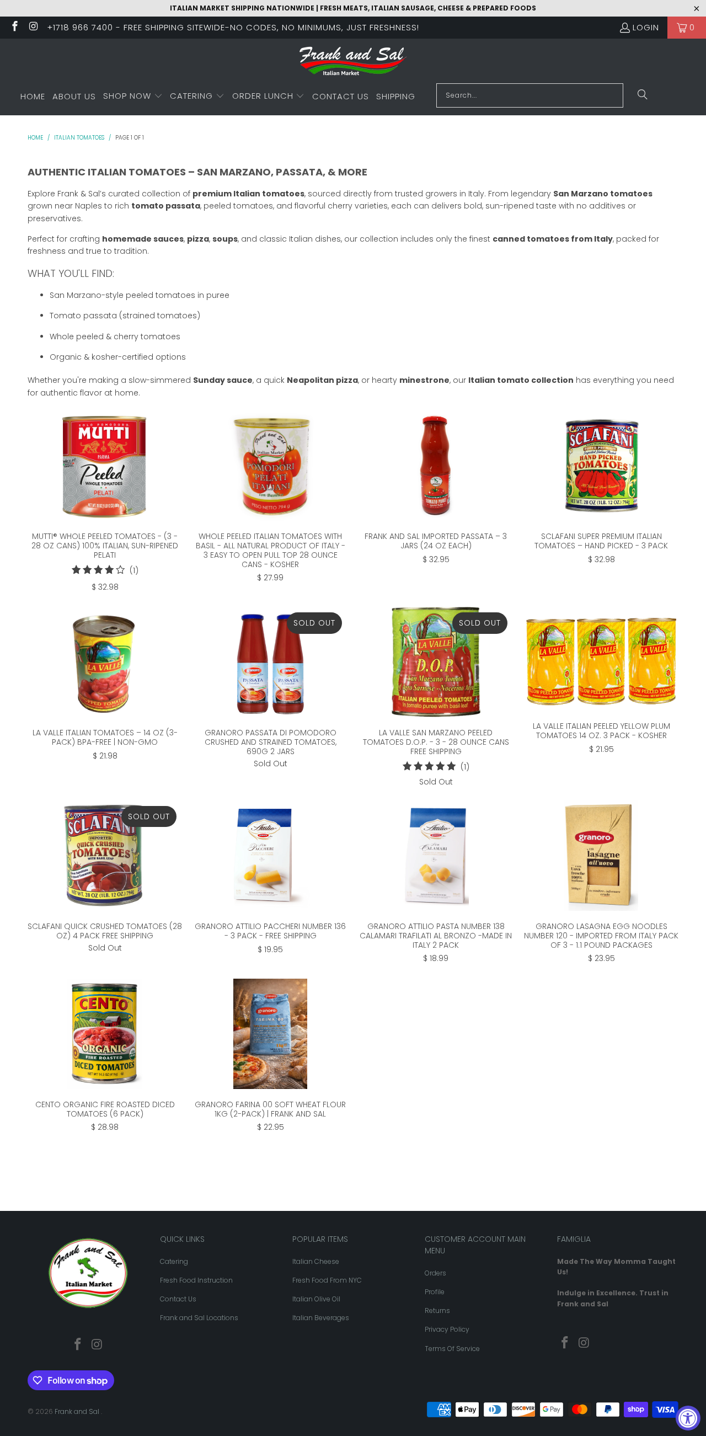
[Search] (642, 95)
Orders (435, 1273)
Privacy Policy (447, 1329)
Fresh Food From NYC (327, 1280)
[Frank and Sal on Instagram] (33, 27)
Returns (437, 1310)
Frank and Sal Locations (199, 1317)
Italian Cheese (315, 1261)
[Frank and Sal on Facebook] (14, 27)
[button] (133, 96)
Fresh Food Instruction (196, 1280)
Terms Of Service (452, 1348)
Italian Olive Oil (316, 1299)
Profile (435, 1291)
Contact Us (178, 1299)
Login (646, 27)
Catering (174, 1261)
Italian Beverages (320, 1317)
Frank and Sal (78, 1411)
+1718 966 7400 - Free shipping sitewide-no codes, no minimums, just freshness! (233, 27)
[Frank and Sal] (353, 63)
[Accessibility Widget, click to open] (688, 1418)
